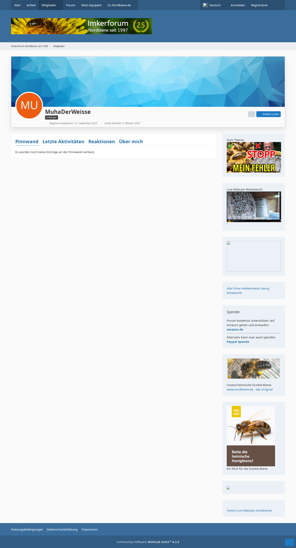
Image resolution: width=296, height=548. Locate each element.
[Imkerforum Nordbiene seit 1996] (148, 26)
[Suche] (278, 5)
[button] (214, 5)
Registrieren (259, 5)
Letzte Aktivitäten (63, 141)
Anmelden (238, 5)
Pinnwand (26, 141)
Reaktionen (101, 141)
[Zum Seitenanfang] (289, 542)
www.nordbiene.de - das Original (250, 389)
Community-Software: (148, 542)
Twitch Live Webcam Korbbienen (249, 510)
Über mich (131, 141)
